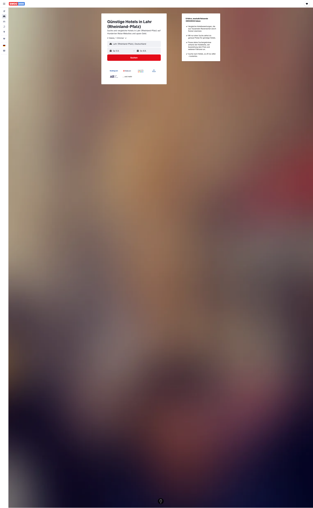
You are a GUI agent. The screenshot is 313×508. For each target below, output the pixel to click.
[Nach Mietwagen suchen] (4, 21)
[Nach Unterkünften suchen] (4, 16)
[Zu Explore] (4, 31)
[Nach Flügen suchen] (4, 11)
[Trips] (4, 38)
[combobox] (117, 38)
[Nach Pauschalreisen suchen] (4, 26)
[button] (4, 3)
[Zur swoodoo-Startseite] (17, 3)
